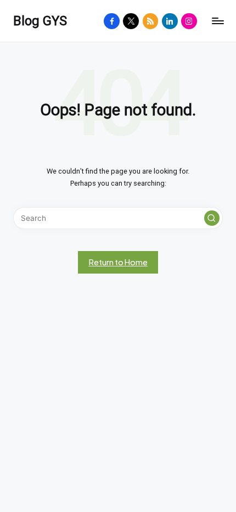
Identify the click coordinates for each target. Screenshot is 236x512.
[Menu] (217, 21)
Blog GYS (40, 21)
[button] (212, 218)
